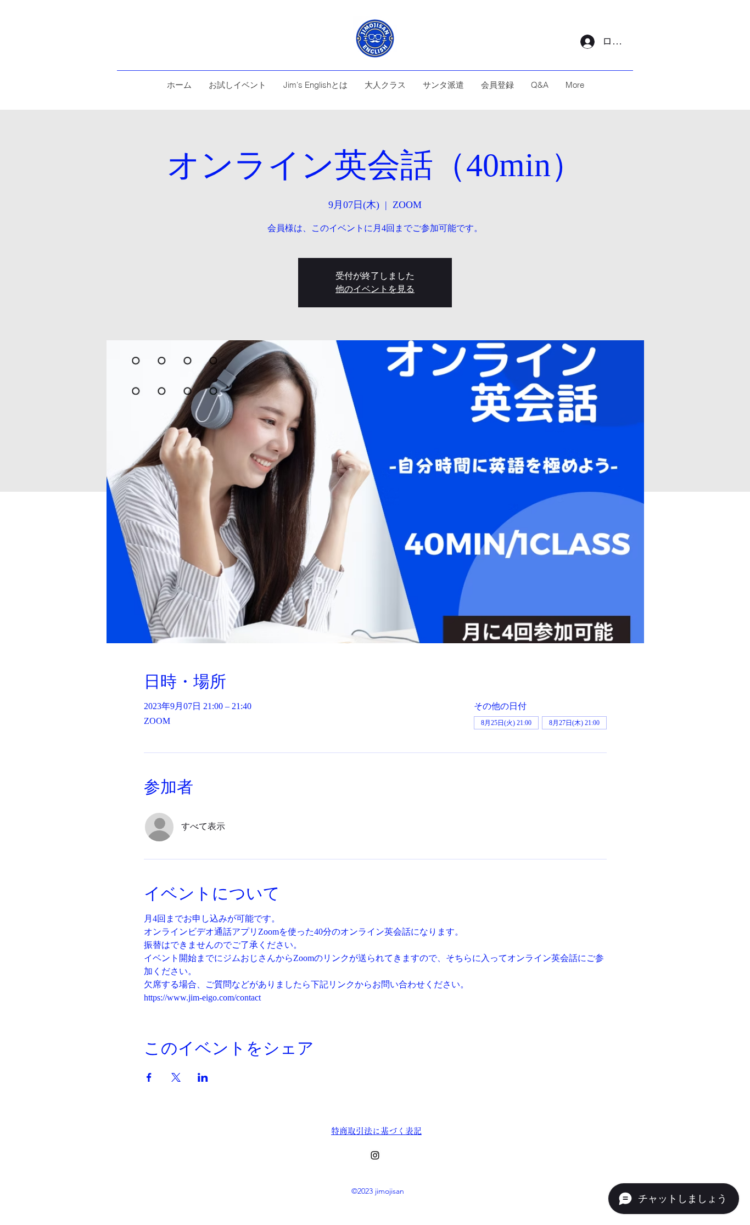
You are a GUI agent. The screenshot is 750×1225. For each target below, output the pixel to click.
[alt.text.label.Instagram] (375, 1155)
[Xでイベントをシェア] (176, 1077)
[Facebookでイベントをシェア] (149, 1077)
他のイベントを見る (375, 289)
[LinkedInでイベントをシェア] (203, 1077)
